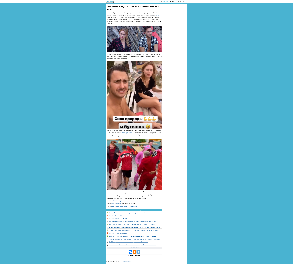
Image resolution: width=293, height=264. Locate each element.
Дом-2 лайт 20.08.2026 (115, 216)
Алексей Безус (115, 206)
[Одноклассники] (134, 252)
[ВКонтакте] (130, 252)
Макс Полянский (116, 203)
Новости (165, 1)
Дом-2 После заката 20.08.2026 (118, 233)
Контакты (129, 261)
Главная (159, 1)
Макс (124, 261)
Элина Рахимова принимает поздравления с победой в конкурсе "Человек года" (133, 221)
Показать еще (134, 248)
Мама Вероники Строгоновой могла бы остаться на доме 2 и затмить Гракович (132, 245)
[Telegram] (138, 252)
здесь (157, 15)
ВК (121, 261)
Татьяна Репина (132, 206)
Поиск (184, 1)
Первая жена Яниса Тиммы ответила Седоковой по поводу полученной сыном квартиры (135, 230)
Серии (179, 1)
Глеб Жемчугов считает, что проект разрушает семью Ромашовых (128, 242)
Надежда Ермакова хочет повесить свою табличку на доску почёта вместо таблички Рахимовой (135, 239)
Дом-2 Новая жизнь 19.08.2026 (118, 218)
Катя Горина (123, 206)
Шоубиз (172, 1)
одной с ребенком (126, 133)
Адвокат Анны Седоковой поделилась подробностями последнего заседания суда (133, 224)
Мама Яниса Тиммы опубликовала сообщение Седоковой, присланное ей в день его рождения (135, 236)
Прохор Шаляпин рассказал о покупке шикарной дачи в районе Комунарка (131, 213)
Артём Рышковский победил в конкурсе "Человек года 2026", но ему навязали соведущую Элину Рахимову (135, 227)
